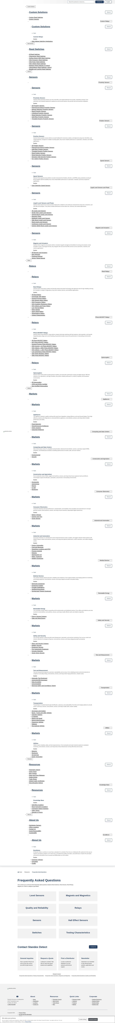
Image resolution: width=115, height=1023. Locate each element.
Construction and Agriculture (42, 474)
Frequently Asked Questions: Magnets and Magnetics (57, 975)
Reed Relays (37, 287)
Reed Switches (36, 49)
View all (109, 12)
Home (20, 872)
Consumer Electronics (40, 507)
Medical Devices (38, 576)
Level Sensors (37, 895)
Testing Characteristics (78, 932)
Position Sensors (38, 136)
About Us (34, 820)
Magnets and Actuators (40, 243)
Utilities (35, 743)
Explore (35, 39)
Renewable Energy (39, 608)
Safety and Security (39, 636)
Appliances (36, 414)
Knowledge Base (38, 800)
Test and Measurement (40, 670)
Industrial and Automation (41, 536)
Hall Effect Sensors (78, 920)
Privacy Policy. (28, 1021)
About (32, 996)
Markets (33, 394)
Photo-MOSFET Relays (40, 332)
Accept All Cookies (93, 1019)
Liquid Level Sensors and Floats (43, 203)
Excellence (36, 850)
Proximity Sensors (39, 98)
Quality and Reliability (37, 908)
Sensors (33, 77)
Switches (37, 932)
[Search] (92, 2)
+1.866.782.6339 (11, 1004)
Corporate (93, 996)
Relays (32, 266)
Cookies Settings (82, 1019)
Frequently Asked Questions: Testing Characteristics (31, 975)
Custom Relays (38, 37)
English (108, 1)
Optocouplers (37, 373)
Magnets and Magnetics (78, 895)
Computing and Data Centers (42, 447)
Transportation (38, 703)
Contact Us (99, 1)
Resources (34, 764)
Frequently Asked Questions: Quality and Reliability (84, 975)
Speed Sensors (38, 176)
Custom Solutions (38, 12)
